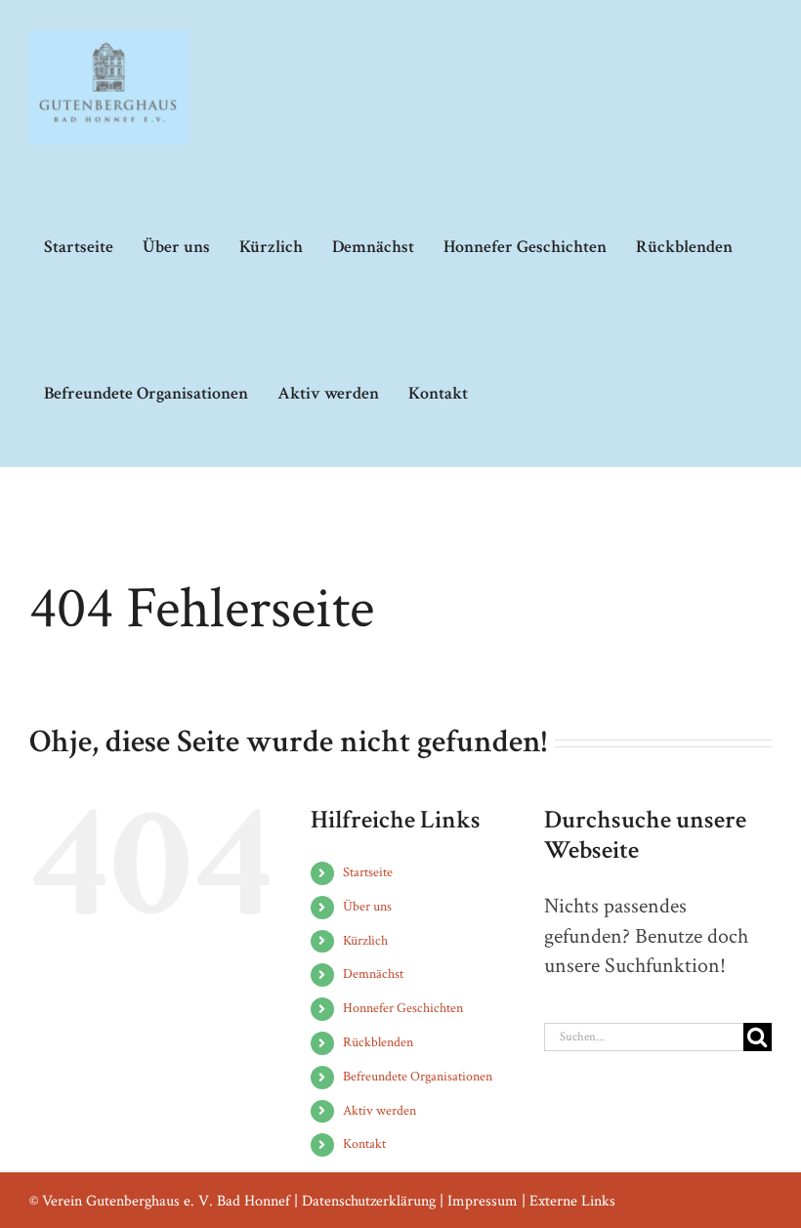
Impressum (482, 1201)
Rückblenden (378, 1042)
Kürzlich (365, 941)
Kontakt (364, 1144)
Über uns (367, 906)
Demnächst (373, 974)
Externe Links (572, 1201)
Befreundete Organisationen (417, 1076)
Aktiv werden (379, 1111)
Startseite (368, 872)
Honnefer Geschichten (403, 1008)
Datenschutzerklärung (369, 1201)
